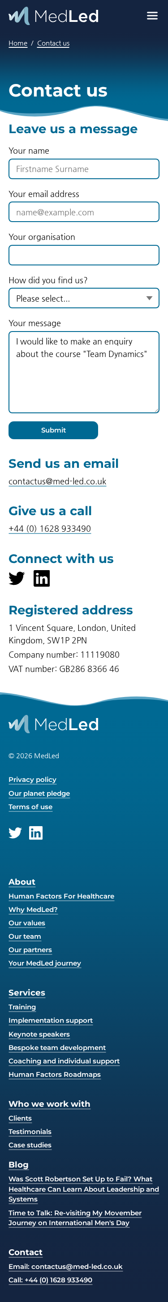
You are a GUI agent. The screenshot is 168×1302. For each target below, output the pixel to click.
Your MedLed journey (45, 963)
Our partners (30, 949)
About (22, 882)
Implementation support (51, 1020)
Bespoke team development (57, 1047)
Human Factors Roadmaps (55, 1074)
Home (18, 42)
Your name (29, 150)
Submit (53, 430)
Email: (66, 1266)
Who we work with (49, 1104)
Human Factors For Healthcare (61, 896)
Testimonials (30, 1131)
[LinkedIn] (42, 578)
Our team (25, 936)
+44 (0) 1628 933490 (50, 528)
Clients (20, 1118)
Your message (35, 323)
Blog (19, 1164)
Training (22, 1007)
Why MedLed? (33, 909)
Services (27, 992)
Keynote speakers (39, 1034)
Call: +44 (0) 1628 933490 (50, 1280)
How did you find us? (48, 280)
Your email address (44, 193)
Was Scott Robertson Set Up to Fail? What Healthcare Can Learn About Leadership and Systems (84, 1189)
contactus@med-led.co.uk (57, 481)
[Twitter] (17, 578)
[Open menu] (152, 15)
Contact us (53, 42)
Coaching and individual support (64, 1061)
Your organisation (42, 236)
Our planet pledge (39, 793)
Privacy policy (32, 779)
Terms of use (30, 806)
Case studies (30, 1145)
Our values (27, 923)
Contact (26, 1252)
